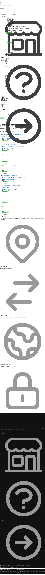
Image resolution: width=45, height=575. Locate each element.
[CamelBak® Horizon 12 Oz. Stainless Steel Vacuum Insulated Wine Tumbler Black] (26, 47)
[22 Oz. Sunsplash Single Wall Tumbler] (23, 195)
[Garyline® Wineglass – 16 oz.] (23, 206)
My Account (4, 105)
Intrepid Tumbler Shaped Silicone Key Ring (10, 138)
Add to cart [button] (9, 53)
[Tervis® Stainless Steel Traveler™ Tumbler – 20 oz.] (26, 36)
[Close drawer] (0, 3)
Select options (9, 32)
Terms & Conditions (14, 569)
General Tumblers (5, 136)
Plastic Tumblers (27, 28)
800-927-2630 (2, 424)
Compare (10, 34)
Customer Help (5, 60)
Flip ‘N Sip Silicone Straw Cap (8, 148)
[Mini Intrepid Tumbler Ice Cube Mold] (23, 185)
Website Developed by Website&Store (6, 573)
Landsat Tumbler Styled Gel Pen (8, 179)
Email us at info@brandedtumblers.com (7, 7)
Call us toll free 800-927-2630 (5, 5)
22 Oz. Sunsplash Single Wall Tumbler (9, 199)
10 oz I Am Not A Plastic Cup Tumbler (14, 30)
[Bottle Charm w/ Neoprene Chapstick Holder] (23, 165)
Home (1, 121)
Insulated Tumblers (19, 28)
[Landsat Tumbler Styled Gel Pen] (23, 175)
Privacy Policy (21, 569)
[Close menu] (0, 0)
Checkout (4, 520)
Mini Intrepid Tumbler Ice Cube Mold (9, 189)
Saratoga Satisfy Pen (6, 158)
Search (14, 14)
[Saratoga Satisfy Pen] (23, 154)
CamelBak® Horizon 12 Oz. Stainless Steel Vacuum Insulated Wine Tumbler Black (23, 51)
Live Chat (2, 118)
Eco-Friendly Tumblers (11, 28)
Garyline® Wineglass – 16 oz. (8, 210)
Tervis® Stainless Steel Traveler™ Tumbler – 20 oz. (17, 40)
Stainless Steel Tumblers (19, 38)
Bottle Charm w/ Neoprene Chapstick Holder (11, 169)
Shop (3, 16)
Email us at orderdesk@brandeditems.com (8, 114)
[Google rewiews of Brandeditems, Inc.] (9, 567)
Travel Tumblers (27, 38)
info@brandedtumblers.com (5, 422)
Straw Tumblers (14, 146)
